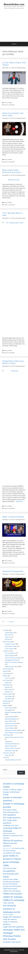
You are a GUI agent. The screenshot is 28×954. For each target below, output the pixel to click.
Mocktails (8, 692)
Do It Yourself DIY (10, 653)
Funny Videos (8, 102)
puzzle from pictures (10, 884)
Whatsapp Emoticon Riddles (13, 730)
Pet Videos (8, 698)
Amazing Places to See (12, 760)
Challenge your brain (10, 825)
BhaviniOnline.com (14, 4)
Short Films (8, 678)
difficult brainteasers (9, 833)
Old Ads (7, 639)
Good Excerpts (9, 655)
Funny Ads (8, 637)
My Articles (6, 680)
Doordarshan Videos (11, 646)
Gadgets (7, 741)
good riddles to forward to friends (12, 857)
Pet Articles (8, 696)
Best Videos (6, 642)
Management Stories (11, 660)
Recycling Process (10, 750)
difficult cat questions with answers (13, 837)
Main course (8, 689)
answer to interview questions (12, 799)
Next (12, 621)
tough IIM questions (10, 919)
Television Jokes (8, 753)
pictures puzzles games (11, 882)
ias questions (9, 871)
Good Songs (6, 673)
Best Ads (7, 635)
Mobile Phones (9, 746)
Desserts (7, 687)
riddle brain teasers (10, 889)
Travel (5, 757)
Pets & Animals (7, 694)
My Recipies (6, 685)
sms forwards (9, 905)
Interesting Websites (11, 744)
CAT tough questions (11, 817)
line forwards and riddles (10, 875)
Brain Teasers (9, 708)
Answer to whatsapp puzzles (13, 805)
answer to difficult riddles (12, 790)
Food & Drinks (7, 669)
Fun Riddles (8, 710)
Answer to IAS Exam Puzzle (11, 793)
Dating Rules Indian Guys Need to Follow (13, 362)
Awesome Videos (10, 644)
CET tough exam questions (10, 821)
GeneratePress (14, 951)
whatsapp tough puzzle (12, 942)
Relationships (7, 701)
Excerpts (5, 651)
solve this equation (8, 914)
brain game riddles (10, 810)
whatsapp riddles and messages (14, 931)
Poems (7, 682)
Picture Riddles (9, 728)
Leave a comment (9, 105)
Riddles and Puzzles (11, 666)
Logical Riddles (9, 716)
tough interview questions (13, 927)
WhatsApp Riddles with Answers (12, 937)
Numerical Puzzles (10, 723)
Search (5, 769)
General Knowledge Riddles (13, 712)
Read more (19, 501)
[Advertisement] (14, 27)
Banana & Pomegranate (12, 571)
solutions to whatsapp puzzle (11, 910)
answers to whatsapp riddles (13, 785)
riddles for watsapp (13, 897)
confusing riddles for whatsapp (12, 829)
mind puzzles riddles (10, 879)
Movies (5, 676)
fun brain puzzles (18, 848)
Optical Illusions (9, 726)
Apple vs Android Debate (13, 517)
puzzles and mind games (12, 886)
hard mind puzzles (9, 868)
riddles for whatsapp (13, 900)
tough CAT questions (12, 917)
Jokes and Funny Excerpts (13, 658)
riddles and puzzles (12, 893)
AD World (6, 630)
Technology (6, 735)
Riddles (5, 705)
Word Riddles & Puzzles (12, 732)
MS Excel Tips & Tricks (11, 748)
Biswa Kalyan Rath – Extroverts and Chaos (11, 171)
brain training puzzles (11, 812)
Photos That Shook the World (13, 662)
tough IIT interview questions (10, 923)
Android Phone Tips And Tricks (14, 737)
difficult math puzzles (7, 848)
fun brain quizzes (9, 851)
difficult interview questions (10, 844)
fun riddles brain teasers (12, 853)
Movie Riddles (9, 721)
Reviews (5, 703)
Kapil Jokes (8, 755)
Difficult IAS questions (13, 840)
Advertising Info (9, 632)
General (5, 671)
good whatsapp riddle (11, 864)
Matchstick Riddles (10, 719)
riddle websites (8, 903)
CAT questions (9, 815)
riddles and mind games (12, 891)
